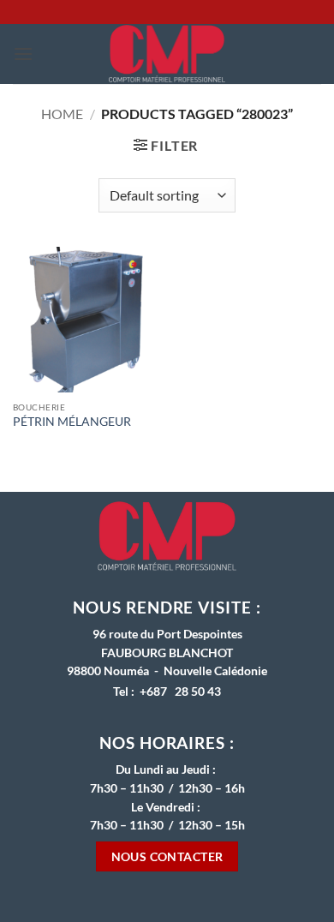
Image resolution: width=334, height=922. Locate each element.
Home (62, 113)
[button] (23, 54)
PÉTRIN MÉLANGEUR (72, 421)
